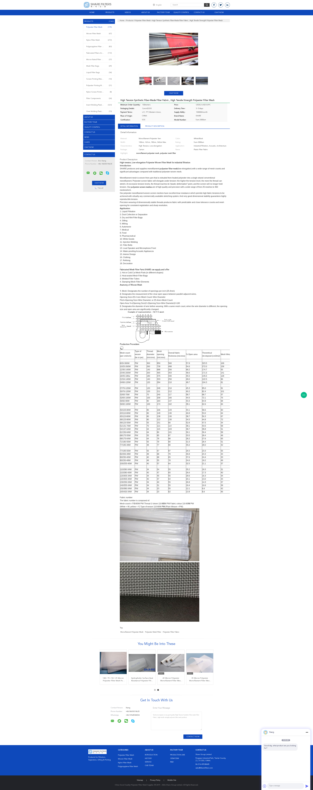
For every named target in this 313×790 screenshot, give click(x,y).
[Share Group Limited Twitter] (220, 4)
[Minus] (306, 732)
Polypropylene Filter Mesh (99, 46)
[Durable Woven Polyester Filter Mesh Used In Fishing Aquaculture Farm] (170, 663)
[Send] (307, 786)
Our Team (149, 765)
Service (148, 762)
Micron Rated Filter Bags (99, 59)
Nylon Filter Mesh (99, 40)
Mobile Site (172, 780)
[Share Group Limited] (88, 172)
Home (92, 12)
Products (110, 12)
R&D (172, 762)
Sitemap (140, 780)
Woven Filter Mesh (99, 33)
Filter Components (99, 98)
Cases (87, 142)
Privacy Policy (155, 780)
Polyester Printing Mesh (99, 85)
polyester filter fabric (171, 632)
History (148, 758)
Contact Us (199, 12)
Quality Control (181, 12)
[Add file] (264, 786)
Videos (128, 12)
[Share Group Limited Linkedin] (227, 4)
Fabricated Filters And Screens (99, 53)
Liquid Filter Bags (99, 72)
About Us (145, 12)
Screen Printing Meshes (99, 79)
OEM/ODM (174, 758)
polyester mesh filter (153, 632)
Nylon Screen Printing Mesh (99, 92)
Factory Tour (163, 12)
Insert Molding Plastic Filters (99, 105)
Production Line (177, 755)
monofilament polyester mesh (131, 632)
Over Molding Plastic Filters (99, 111)
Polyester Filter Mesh (99, 27)
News (86, 137)
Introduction (151, 755)
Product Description (154, 126)
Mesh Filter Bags (99, 66)
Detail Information (129, 126)
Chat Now (219, 12)
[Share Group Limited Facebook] (214, 4)
